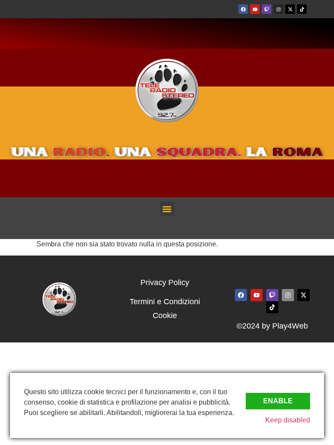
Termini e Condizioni (165, 301)
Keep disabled (287, 420)
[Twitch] (266, 9)
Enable (278, 401)
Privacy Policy (164, 282)
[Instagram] (278, 9)
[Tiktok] (302, 9)
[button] (167, 209)
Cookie (165, 315)
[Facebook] (243, 9)
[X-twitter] (290, 9)
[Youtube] (255, 9)
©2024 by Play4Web (272, 326)
